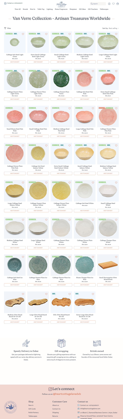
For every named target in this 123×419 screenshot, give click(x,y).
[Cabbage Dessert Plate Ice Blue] (38, 265)
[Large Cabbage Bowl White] (38, 228)
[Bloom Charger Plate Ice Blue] (84, 265)
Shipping (55, 412)
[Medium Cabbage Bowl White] (15, 228)
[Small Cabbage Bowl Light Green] (61, 42)
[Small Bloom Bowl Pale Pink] (15, 116)
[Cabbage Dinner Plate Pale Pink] (15, 153)
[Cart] (118, 3)
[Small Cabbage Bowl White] (108, 190)
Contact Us (56, 409)
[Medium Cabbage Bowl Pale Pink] (61, 116)
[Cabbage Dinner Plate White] (84, 228)
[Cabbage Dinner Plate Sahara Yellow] (61, 190)
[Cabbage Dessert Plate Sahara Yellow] (38, 190)
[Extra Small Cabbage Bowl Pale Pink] (108, 79)
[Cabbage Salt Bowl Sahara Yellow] (38, 153)
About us (55, 405)
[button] (25, 9)
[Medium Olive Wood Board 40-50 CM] (15, 302)
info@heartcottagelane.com (90, 409)
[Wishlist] (113, 3)
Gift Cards (32, 409)
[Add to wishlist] (23, 34)
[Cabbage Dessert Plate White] (61, 228)
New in (30, 405)
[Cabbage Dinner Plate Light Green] (38, 79)
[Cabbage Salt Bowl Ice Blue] (15, 265)
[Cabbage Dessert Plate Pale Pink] (108, 116)
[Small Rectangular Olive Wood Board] (108, 265)
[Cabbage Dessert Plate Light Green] (15, 79)
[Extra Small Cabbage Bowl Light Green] (38, 42)
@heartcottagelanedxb (67, 394)
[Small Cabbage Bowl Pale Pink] (38, 116)
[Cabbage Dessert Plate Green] (61, 79)
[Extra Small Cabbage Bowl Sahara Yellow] (61, 153)
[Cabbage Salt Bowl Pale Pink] (84, 79)
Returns (55, 416)
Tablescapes (32, 416)
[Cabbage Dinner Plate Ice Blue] (61, 265)
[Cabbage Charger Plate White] (108, 228)
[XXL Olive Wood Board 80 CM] (61, 302)
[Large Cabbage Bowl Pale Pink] (84, 116)
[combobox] (99, 3)
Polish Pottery (33, 412)
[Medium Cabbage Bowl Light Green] (84, 42)
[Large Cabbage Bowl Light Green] (108, 42)
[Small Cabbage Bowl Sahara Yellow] (84, 153)
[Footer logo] (10, 407)
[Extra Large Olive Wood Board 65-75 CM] (84, 302)
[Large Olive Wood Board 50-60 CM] (38, 302)
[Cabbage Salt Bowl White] (84, 190)
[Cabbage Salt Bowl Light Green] (15, 42)
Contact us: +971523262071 (14, 3)
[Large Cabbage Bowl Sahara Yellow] (15, 190)
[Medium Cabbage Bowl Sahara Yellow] (108, 153)
